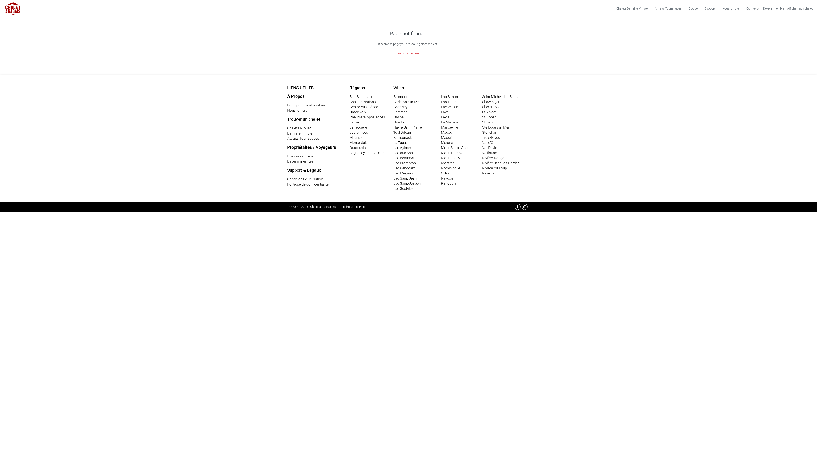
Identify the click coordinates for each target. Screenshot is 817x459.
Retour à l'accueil (408, 53)
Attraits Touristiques (668, 8)
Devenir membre (773, 8)
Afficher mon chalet (800, 8)
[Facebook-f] (518, 207)
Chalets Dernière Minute (632, 8)
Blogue (693, 8)
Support (710, 8)
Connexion (753, 8)
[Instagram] (525, 207)
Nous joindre (730, 8)
